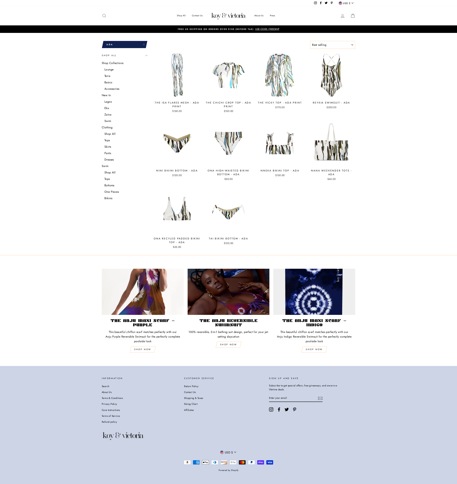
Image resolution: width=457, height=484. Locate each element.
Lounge (109, 69)
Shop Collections (112, 63)
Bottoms (109, 185)
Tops (107, 140)
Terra (107, 76)
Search (105, 386)
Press (272, 15)
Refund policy (109, 422)
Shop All (181, 15)
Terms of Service (111, 416)
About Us (258, 15)
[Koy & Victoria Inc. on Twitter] (287, 409)
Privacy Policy (109, 404)
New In (106, 95)
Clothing (107, 127)
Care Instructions (111, 410)
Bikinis (108, 198)
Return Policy (191, 386)
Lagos (108, 102)
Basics (108, 82)
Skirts (107, 147)
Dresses (109, 160)
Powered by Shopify (228, 470)
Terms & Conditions (112, 398)
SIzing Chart (190, 404)
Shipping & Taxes (193, 398)
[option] (228, 29)
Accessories (111, 89)
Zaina (107, 114)
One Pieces (111, 192)
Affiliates (189, 410)
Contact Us (197, 15)
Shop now (228, 344)
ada (109, 44)
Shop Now (142, 349)
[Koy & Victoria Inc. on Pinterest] (294, 409)
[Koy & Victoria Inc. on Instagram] (271, 409)
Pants (107, 153)
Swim (107, 121)
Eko (106, 108)
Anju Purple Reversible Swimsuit (126, 337)
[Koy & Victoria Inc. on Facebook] (279, 409)
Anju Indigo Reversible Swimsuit (297, 337)
